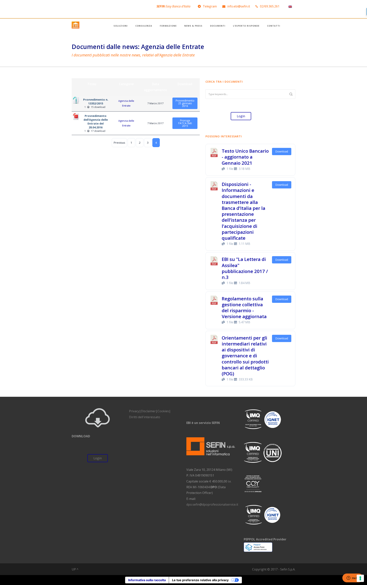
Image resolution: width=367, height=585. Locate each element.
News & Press (193, 25)
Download (281, 151)
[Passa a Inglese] (290, 6)
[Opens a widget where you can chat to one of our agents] (352, 578)
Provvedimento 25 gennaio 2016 (184, 103)
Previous (119, 142)
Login (241, 116)
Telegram (210, 6)
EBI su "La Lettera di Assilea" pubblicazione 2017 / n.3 (245, 268)
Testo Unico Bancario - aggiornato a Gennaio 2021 (245, 157)
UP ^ (75, 569)
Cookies (163, 411)
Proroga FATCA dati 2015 (185, 123)
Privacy (134, 411)
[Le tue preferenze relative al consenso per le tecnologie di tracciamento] (360, 578)
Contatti (273, 25)
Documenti (217, 25)
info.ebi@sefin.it (238, 6)
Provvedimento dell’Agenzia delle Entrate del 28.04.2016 (96, 121)
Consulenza (143, 25)
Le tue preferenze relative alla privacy (200, 580)
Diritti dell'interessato (144, 417)
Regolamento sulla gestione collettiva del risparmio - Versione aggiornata (244, 307)
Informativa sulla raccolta (147, 580)
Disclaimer (148, 411)
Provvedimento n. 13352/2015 (95, 101)
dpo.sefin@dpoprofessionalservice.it (212, 504)
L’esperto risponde (246, 25)
